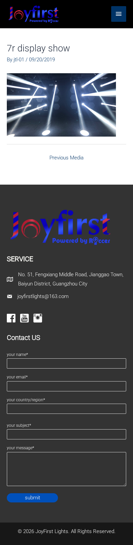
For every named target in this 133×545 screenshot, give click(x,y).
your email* (17, 377)
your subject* (19, 425)
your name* (17, 354)
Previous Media (66, 158)
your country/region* (26, 400)
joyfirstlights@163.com (43, 296)
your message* (20, 448)
